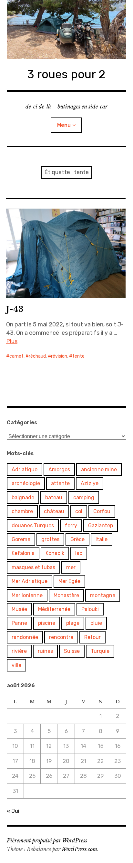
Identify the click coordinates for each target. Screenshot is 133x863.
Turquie (100, 651)
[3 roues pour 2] (67, 29)
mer (71, 567)
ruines (45, 651)
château (54, 511)
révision (59, 356)
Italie (101, 539)
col (78, 511)
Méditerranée (54, 609)
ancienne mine (99, 469)
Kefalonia (23, 553)
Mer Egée (69, 581)
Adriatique (24, 469)
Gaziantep (100, 525)
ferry (71, 525)
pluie (96, 623)
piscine (46, 623)
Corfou (101, 511)
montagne (102, 595)
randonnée (25, 637)
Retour (92, 637)
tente (78, 356)
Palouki (90, 609)
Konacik (55, 553)
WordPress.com (79, 849)
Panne (19, 623)
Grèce (77, 539)
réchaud (37, 356)
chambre (22, 511)
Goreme (21, 539)
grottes (50, 539)
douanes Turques (33, 525)
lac (78, 553)
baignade (23, 497)
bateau (53, 497)
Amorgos (59, 469)
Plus (11, 341)
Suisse (72, 651)
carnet (16, 356)
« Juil (14, 811)
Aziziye (89, 483)
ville (16, 665)
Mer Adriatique (29, 581)
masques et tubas (33, 567)
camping (83, 497)
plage (72, 623)
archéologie (26, 483)
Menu (64, 125)
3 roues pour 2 (66, 74)
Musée (19, 609)
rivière (19, 651)
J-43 (14, 309)
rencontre (61, 637)
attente (60, 483)
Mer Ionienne (27, 595)
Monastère (66, 595)
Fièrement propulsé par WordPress (47, 840)
